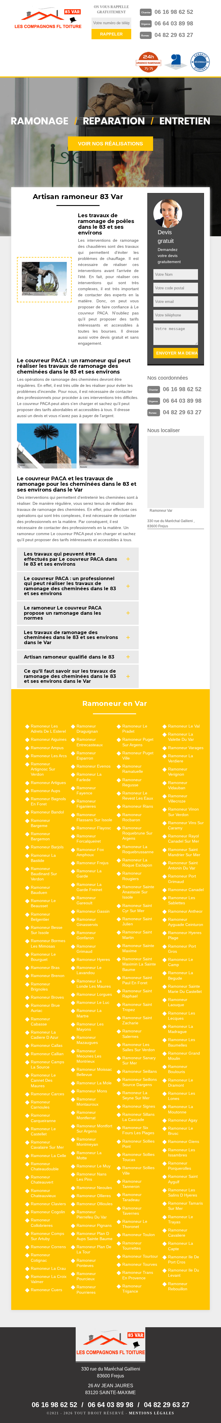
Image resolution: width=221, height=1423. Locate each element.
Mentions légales (151, 1413)
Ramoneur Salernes (132, 1033)
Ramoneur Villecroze (177, 798)
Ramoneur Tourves (139, 1264)
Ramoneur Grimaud (86, 949)
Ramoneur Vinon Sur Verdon (183, 812)
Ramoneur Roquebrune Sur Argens (137, 833)
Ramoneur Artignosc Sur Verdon (43, 769)
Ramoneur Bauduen (40, 890)
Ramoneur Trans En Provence (137, 1275)
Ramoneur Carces (47, 1094)
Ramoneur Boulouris (177, 1069)
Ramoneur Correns (48, 1246)
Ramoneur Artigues (48, 782)
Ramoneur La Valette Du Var (181, 737)
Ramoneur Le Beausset (43, 903)
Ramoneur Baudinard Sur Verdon (44, 873)
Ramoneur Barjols (47, 847)
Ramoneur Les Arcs (49, 755)
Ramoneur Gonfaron (86, 935)
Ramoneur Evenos (93, 766)
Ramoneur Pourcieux (86, 1276)
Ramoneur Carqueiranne (43, 1118)
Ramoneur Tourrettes (132, 1245)
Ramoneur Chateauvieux (43, 1193)
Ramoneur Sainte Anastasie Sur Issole (138, 891)
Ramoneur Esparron (86, 755)
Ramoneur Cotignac (40, 1257)
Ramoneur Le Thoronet (134, 1224)
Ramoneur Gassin (93, 911)
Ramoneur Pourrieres (86, 1289)
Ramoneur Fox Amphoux (90, 852)
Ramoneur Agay (182, 1120)
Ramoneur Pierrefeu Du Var (92, 1214)
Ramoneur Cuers (46, 1289)
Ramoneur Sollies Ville (138, 1170)
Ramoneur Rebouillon (177, 1286)
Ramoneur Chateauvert (42, 1179)
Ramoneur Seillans (139, 1071)
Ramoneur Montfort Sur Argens (94, 1128)
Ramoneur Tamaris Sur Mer (185, 1206)
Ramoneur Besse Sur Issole (46, 930)
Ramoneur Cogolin (48, 1212)
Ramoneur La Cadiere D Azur (44, 1035)
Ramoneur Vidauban (177, 785)
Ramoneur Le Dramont (180, 1083)
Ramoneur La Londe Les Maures (94, 984)
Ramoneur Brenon (47, 975)
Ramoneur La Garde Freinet (89, 887)
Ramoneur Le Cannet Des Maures (43, 1080)
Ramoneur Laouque (177, 1002)
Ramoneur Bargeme (40, 823)
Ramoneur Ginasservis (87, 922)
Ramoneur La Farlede (89, 777)
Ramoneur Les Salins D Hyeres (182, 1192)
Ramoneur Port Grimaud (182, 879)
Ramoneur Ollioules (95, 1203)
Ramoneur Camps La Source (47, 1064)
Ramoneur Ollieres (94, 1195)
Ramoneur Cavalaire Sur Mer (47, 1145)
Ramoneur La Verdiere (180, 758)
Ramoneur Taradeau (132, 1197)
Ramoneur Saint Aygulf (183, 1179)
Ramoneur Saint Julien (137, 921)
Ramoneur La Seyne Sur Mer (136, 1095)
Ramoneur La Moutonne (180, 1109)
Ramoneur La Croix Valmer (48, 1279)
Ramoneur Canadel (186, 889)
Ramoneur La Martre (89, 1013)
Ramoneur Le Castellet (43, 1131)
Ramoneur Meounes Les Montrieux (89, 1056)
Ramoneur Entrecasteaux (90, 742)
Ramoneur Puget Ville (137, 755)
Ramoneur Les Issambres (181, 1152)
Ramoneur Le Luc (93, 1002)
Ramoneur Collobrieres (42, 1222)
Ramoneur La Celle (48, 1155)
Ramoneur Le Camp (180, 962)
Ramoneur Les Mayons (90, 1027)
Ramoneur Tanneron (132, 1184)
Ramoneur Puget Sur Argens (137, 742)
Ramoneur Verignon (177, 772)
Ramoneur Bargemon (40, 836)
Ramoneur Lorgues (94, 994)
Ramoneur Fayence (86, 790)
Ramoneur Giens (183, 1141)
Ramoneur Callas (46, 1045)
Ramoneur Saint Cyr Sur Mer (137, 908)
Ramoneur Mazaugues (87, 1040)
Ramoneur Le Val (184, 726)
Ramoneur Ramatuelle (132, 769)
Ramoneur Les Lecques (181, 1016)
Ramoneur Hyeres (93, 959)
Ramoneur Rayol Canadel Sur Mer (183, 838)
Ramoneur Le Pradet (134, 729)
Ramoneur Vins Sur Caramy (186, 825)
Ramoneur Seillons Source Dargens (139, 1082)
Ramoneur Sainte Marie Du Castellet (185, 989)
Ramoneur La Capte (180, 1246)
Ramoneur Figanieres (86, 804)
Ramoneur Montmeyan (87, 1142)
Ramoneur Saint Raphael (137, 993)
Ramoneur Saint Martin (137, 935)
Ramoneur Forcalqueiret (89, 838)
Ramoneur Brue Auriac (45, 1008)
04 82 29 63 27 (174, 35)
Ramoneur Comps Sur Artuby (47, 1236)
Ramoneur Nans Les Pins (91, 1177)
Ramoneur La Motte (89, 1155)
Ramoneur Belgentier (40, 917)
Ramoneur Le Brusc (180, 1131)
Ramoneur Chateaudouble (45, 1166)
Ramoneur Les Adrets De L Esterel (48, 729)
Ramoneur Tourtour (140, 1256)
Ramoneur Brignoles (40, 986)
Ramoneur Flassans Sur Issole (94, 817)
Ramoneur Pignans (94, 1225)
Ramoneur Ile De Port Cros (183, 1259)
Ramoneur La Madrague (180, 1029)
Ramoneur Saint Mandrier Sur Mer (184, 852)
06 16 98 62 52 (174, 12)
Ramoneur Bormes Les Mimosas (48, 943)
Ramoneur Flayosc (94, 828)
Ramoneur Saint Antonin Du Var (183, 865)
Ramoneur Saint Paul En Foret (137, 980)
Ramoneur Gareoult (86, 900)
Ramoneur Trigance (132, 1288)
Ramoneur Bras (45, 967)
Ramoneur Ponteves (86, 1263)
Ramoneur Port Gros (182, 949)
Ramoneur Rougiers (132, 876)
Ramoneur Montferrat (86, 1115)
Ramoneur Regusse (132, 782)
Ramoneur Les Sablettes (181, 900)
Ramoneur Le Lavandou (89, 970)
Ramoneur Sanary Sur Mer (139, 1060)
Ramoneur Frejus (92, 862)
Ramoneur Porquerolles (179, 1166)
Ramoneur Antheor (185, 911)
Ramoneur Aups (45, 790)
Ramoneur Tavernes (132, 1211)
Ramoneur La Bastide (43, 858)
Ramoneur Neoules (94, 1187)
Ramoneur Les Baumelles (181, 1042)
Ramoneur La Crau (48, 1268)
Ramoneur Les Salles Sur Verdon (138, 1047)
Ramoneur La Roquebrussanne (138, 849)
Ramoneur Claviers (48, 1203)
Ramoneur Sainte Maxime (138, 948)
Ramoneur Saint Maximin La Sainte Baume (139, 964)
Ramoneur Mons (92, 1091)
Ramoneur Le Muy (93, 1166)
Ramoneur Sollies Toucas (138, 1157)
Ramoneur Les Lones (181, 1096)
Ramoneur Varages (185, 747)
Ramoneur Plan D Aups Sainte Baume (95, 1236)
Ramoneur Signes (138, 1106)
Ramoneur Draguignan (87, 729)
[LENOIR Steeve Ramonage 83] (47, 19)
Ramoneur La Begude (180, 975)
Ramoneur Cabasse (40, 1021)
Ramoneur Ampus (47, 747)
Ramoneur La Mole (94, 1083)
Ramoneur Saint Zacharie (137, 1020)
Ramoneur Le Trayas (180, 1219)
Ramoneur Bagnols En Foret (48, 801)
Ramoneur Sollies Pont (138, 1144)
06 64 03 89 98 (174, 23)
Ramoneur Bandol (47, 812)
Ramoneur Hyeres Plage (184, 935)
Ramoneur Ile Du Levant (183, 1273)
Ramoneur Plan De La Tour (94, 1249)
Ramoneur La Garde (89, 873)
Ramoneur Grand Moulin (184, 1056)
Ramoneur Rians (137, 806)
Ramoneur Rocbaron (132, 817)
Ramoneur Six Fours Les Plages (138, 1130)
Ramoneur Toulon (138, 1234)
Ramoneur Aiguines (48, 739)
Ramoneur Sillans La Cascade (138, 1117)
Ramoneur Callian (47, 1053)
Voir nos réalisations (110, 144)
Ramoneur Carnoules (40, 1104)
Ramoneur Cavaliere (177, 1233)
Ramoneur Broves (47, 997)
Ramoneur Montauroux (87, 1102)
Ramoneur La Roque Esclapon (137, 862)
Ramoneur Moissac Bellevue (94, 1072)
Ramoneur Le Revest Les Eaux (137, 795)
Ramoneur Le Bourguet (43, 957)
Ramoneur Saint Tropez (137, 1007)
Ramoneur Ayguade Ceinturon (185, 922)
